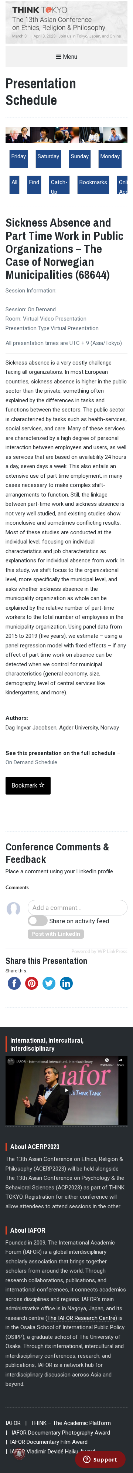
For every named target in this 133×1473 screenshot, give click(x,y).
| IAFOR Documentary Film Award (47, 1442)
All (14, 182)
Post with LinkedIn (55, 934)
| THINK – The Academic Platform (68, 1423)
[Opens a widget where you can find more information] (100, 1460)
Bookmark (25, 785)
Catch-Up (59, 187)
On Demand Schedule (31, 762)
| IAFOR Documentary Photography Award (58, 1432)
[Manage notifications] (19, 1454)
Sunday (80, 156)
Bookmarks (93, 182)
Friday (18, 156)
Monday (110, 156)
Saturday (48, 156)
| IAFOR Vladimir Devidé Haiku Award (50, 1451)
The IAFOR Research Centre (81, 1318)
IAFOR (13, 1423)
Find (34, 182)
